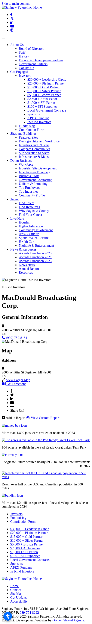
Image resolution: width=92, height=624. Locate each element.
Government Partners (33, 64)
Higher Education (31, 226)
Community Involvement (36, 230)
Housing (24, 222)
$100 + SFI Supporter (42, 106)
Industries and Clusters (34, 145)
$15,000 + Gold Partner (43, 87)
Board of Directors (31, 48)
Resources (26, 272)
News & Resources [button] (23, 249)
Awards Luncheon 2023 (35, 261)
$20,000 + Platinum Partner (46, 83)
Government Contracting (35, 180)
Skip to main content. (16, 3)
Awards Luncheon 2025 (35, 253)
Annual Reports (29, 268)
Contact (15, 590)
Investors (25, 75)
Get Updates (18, 597)
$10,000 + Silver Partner (44, 91)
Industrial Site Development (37, 168)
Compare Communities (34, 149)
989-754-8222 (29, 612)
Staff (22, 52)
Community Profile (32, 195)
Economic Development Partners (41, 60)
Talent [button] (14, 199)
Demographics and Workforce (39, 141)
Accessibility (19, 601)
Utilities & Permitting (33, 184)
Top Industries (28, 191)
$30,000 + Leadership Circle (46, 79)
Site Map (16, 593)
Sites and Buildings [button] (23, 133)
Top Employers (29, 187)
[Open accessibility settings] (7, 616)
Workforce (26, 164)
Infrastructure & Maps (34, 157)
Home (14, 586)
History (24, 56)
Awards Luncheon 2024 (35, 257)
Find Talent (26, 203)
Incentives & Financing (34, 172)
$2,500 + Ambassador (42, 99)
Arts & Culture (29, 234)
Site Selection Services (34, 153)
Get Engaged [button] (19, 72)
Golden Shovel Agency (68, 620)
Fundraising (27, 126)
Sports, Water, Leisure (34, 238)
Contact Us (26, 68)
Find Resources (29, 207)
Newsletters (27, 265)
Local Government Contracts (47, 110)
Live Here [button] (17, 218)
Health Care (27, 241)
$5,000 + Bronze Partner (44, 95)
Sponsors (33, 114)
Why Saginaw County (34, 211)
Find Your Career (30, 214)
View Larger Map (18, 380)
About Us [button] (17, 45)
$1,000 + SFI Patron (41, 102)
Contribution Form (31, 129)
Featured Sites (28, 137)
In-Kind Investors (39, 122)
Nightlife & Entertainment (36, 245)
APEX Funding (38, 118)
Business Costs (29, 176)
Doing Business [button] (21, 160)
